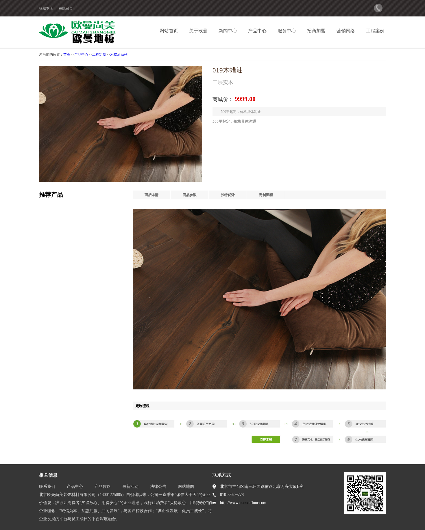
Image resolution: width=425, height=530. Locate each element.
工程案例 (375, 30)
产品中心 (257, 30)
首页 (66, 55)
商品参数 (190, 195)
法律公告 (158, 486)
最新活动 (130, 486)
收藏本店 (46, 8)
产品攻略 (103, 486)
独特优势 (228, 195)
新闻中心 (228, 30)
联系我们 (47, 486)
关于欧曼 (198, 30)
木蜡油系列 (119, 55)
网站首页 (169, 30)
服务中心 (287, 30)
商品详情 (151, 195)
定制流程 (266, 195)
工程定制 (99, 55)
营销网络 (346, 30)
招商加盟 (316, 30)
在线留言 (66, 8)
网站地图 (186, 486)
